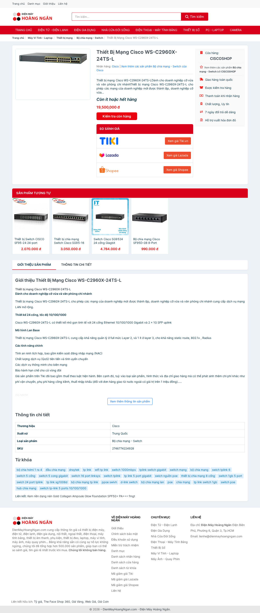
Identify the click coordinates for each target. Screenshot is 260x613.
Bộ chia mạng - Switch (90, 37)
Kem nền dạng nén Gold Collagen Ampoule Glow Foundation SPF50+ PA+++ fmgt (81, 496)
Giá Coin (103, 601)
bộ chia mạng (199, 469)
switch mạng (178, 469)
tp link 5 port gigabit (137, 475)
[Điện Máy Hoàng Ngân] (32, 521)
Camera (236, 30)
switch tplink (112, 475)
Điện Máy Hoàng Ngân (155, 609)
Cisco (115, 66)
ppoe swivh (109, 482)
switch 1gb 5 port (230, 475)
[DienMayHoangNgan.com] (32, 17)
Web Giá (90, 601)
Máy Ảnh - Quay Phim (165, 559)
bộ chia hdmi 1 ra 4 (29, 469)
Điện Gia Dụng (84, 30)
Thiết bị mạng (64, 37)
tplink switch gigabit (152, 469)
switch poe (228, 482)
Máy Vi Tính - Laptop (40, 37)
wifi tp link (101, 469)
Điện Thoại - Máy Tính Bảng (156, 30)
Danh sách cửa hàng (125, 562)
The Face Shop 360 (57, 601)
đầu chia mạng (55, 469)
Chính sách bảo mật (124, 534)
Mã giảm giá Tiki (122, 573)
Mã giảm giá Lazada (124, 579)
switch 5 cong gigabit (53, 475)
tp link (87, 469)
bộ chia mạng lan (152, 482)
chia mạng (183, 482)
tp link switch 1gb (205, 482)
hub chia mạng (26, 488)
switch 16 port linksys (86, 475)
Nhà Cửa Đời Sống (116, 30)
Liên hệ (62, 3)
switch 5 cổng (26, 475)
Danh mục (34, 3)
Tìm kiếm (196, 17)
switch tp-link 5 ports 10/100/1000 (63, 488)
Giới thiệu (49, 3)
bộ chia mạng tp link (84, 482)
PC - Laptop (215, 30)
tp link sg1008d (57, 482)
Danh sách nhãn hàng (125, 556)
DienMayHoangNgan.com (120, 609)
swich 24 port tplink (30, 482)
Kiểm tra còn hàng (117, 116)
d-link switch (129, 482)
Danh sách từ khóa (123, 568)
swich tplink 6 (221, 469)
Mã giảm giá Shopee (125, 585)
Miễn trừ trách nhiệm (125, 545)
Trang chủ (18, 3)
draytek (74, 469)
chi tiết (76, 265)
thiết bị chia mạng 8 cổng (198, 475)
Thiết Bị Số (191, 30)
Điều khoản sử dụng (124, 539)
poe (170, 482)
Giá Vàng (77, 601)
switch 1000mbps (124, 469)
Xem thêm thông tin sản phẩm (130, 401)
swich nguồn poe (166, 475)
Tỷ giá (38, 601)
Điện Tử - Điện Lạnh (53, 30)
